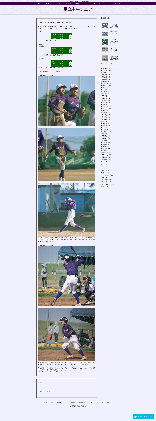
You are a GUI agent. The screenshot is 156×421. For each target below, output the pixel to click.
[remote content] (66, 36)
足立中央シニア (78, 9)
